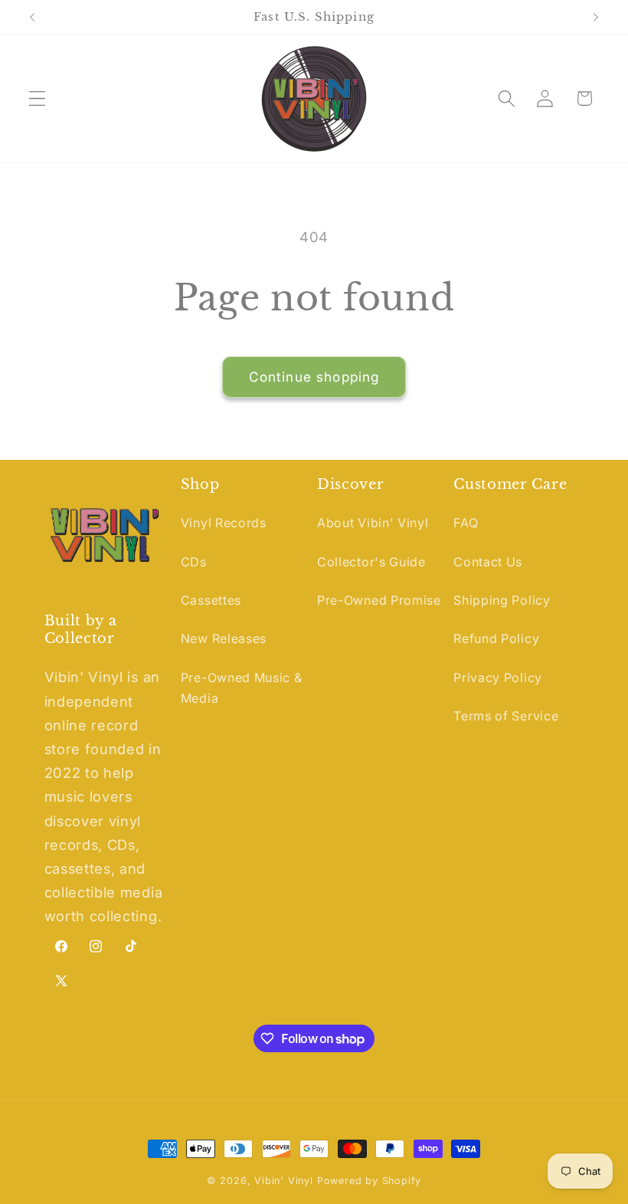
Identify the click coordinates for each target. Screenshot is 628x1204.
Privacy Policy (497, 677)
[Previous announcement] (32, 17)
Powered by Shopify (369, 1180)
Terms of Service (505, 715)
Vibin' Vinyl (283, 1180)
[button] (37, 98)
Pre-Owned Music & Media (242, 688)
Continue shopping (314, 377)
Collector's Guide (371, 561)
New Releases (224, 638)
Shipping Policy (501, 600)
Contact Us (487, 561)
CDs (194, 561)
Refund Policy (496, 638)
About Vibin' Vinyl (372, 522)
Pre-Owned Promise (379, 600)
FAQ (465, 522)
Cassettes (211, 600)
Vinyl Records (224, 522)
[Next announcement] (596, 17)
